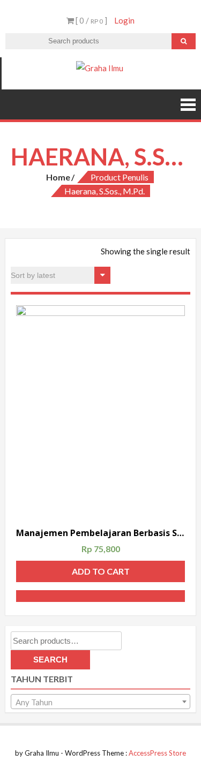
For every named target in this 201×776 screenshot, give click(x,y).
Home (58, 177)
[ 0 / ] (90, 20)
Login (124, 20)
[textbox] (100, 702)
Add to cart (101, 571)
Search (50, 659)
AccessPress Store (157, 753)
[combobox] (100, 701)
